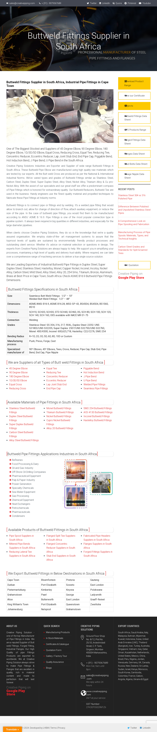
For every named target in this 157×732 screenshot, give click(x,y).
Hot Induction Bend (94, 372)
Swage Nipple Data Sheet (134, 176)
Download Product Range (134, 83)
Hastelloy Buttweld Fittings (98, 420)
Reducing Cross (17, 388)
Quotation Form (53, 650)
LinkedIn (106, 3)
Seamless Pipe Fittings (96, 388)
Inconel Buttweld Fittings (97, 416)
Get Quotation (131, 265)
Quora (118, 3)
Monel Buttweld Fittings (58, 408)
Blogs (49, 668)
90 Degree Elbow (18, 372)
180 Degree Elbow (19, 376)
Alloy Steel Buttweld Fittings (24, 440)
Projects (128, 105)
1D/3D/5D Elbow (18, 380)
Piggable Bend (91, 368)
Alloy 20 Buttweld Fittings (59, 428)
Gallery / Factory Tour (56, 656)
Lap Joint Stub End (56, 384)
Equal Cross (15, 384)
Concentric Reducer (57, 376)
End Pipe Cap (53, 388)
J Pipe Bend (90, 376)
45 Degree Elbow (18, 368)
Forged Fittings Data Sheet (134, 142)
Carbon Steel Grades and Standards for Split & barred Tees (132, 250)
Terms (53, 728)
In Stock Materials (54, 638)
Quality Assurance (55, 662)
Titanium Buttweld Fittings (60, 412)
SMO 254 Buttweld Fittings (98, 408)
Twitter (93, 3)
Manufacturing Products (58, 632)
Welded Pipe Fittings (94, 384)
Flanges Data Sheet (134, 153)
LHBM (46, 728)
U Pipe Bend (90, 380)
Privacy (61, 728)
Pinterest (131, 3)
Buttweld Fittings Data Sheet (135, 118)
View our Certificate (134, 95)
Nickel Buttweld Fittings (58, 416)
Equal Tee (51, 368)
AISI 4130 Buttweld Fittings (98, 412)
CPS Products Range (135, 129)
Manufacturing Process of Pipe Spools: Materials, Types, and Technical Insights (134, 235)
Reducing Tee (53, 372)
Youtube (146, 3)
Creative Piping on (18, 691)
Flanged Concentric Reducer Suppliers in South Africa (60, 547)
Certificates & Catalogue (57, 644)
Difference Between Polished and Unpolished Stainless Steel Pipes (134, 209)
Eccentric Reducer (56, 380)
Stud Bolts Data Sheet (135, 164)
